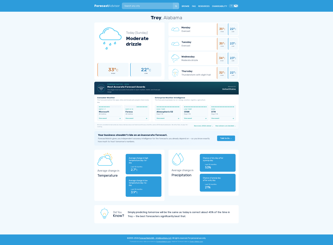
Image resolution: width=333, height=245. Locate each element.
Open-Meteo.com (196, 241)
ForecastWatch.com (163, 241)
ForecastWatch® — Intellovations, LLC (155, 238)
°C (236, 6)
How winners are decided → (225, 126)
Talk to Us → (226, 138)
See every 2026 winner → (203, 126)
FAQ (194, 6)
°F (231, 6)
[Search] (176, 6)
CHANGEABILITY (219, 6)
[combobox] (147, 6)
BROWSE (185, 6)
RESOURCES (203, 6)
